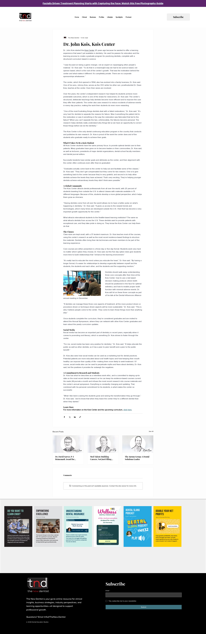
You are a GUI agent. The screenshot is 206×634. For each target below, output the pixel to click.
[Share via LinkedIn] (75, 417)
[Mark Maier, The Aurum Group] (137, 444)
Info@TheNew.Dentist (54, 617)
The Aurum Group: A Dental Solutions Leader (137, 458)
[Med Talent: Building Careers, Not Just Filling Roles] (103, 444)
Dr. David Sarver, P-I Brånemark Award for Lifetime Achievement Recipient (64, 458)
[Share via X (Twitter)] (70, 417)
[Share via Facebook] (64, 417)
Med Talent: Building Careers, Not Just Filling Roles (100, 458)
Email (108, 590)
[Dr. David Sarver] (68, 444)
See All (151, 431)
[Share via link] (80, 417)
